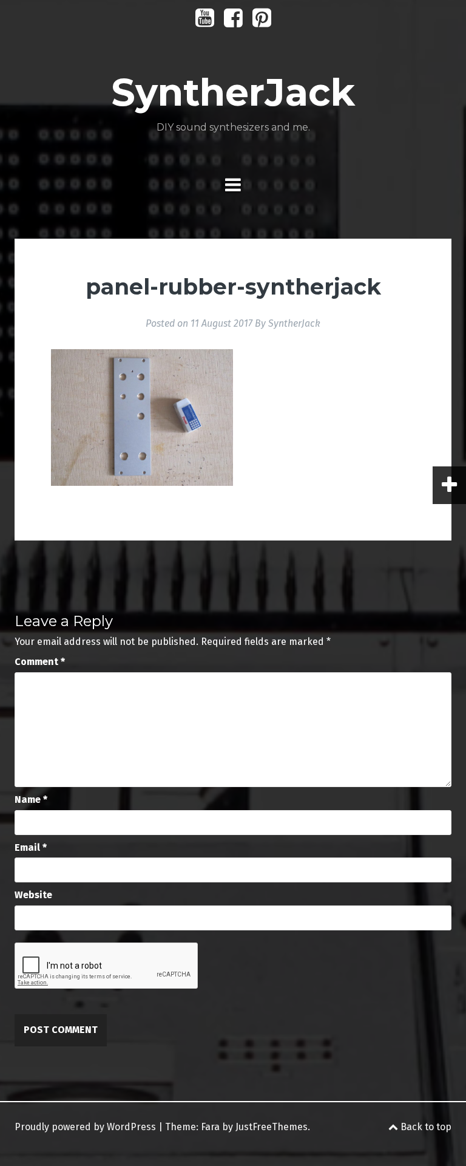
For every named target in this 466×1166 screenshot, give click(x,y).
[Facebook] (233, 22)
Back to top (424, 1127)
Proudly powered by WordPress (85, 1127)
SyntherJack (233, 92)
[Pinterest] (261, 22)
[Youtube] (204, 22)
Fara (210, 1127)
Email (31, 847)
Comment (40, 661)
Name (31, 799)
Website (33, 895)
